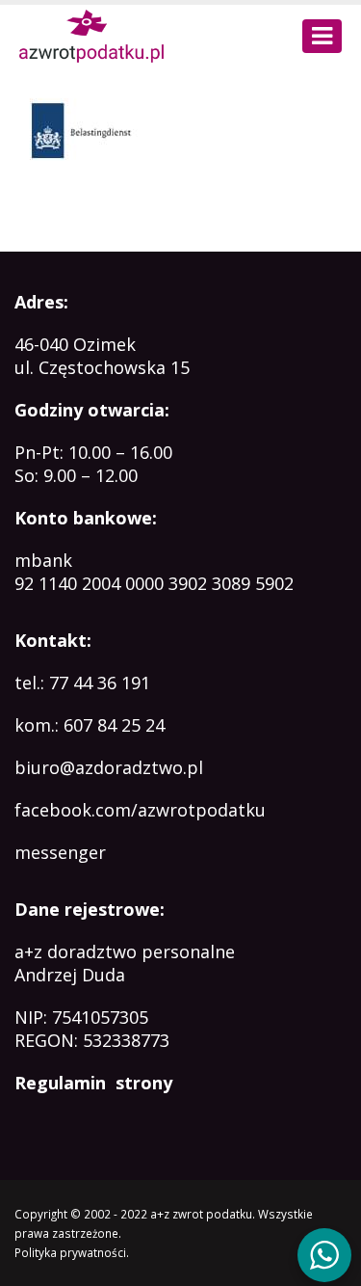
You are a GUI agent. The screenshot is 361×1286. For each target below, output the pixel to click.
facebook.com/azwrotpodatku (140, 809)
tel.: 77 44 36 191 (82, 682)
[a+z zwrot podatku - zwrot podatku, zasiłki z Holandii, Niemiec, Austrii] (91, 36)
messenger (60, 852)
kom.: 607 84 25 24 (89, 725)
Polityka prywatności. (71, 1252)
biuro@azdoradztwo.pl (108, 767)
